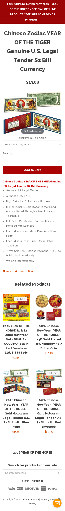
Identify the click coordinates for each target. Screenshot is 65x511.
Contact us (37, 481)
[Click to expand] (32, 112)
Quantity (7, 153)
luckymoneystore (30, 499)
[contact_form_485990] (57, 503)
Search (25, 481)
